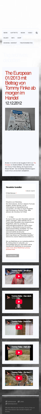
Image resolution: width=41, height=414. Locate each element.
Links (22, 402)
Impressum (12, 402)
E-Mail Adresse (11, 193)
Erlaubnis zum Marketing (14, 202)
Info (12, 38)
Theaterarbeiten (26, 43)
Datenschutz (12, 404)
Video (30, 33)
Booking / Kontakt (10, 43)
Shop (19, 38)
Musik (23, 33)
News (5, 33)
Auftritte (14, 33)
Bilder (6, 38)
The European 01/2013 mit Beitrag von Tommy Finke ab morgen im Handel (20, 85)
